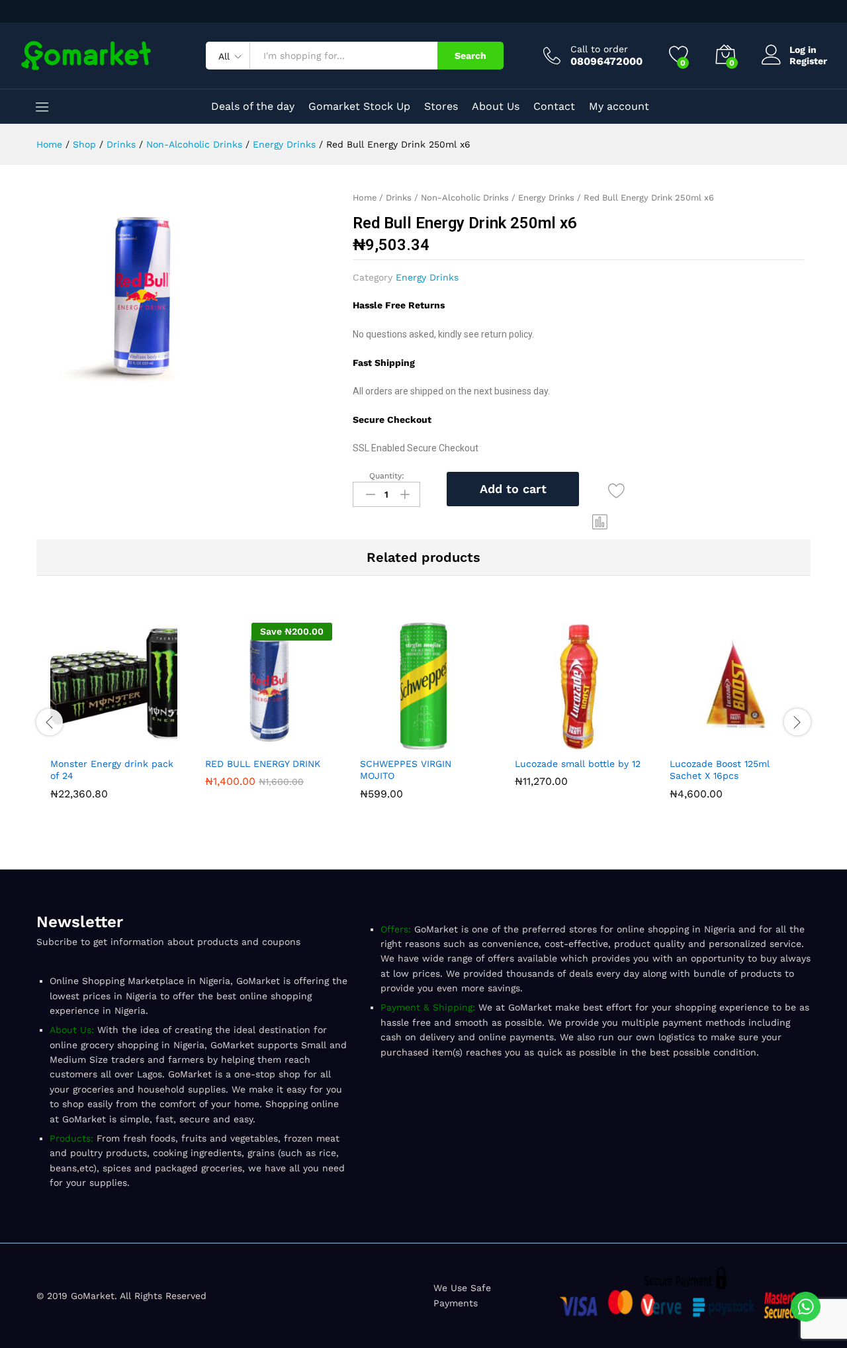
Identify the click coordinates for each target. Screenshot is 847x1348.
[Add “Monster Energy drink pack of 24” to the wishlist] (144, 742)
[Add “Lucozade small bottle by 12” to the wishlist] (609, 742)
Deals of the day (252, 106)
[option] (113, 714)
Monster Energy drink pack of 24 (111, 769)
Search (470, 55)
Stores (441, 106)
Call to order (599, 49)
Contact (554, 106)
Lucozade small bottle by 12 (578, 763)
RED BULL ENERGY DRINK (262, 763)
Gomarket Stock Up (359, 106)
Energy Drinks (546, 197)
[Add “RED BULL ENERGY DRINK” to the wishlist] (299, 742)
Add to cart (513, 489)
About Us (495, 106)
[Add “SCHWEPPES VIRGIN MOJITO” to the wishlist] (454, 742)
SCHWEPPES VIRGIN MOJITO (405, 769)
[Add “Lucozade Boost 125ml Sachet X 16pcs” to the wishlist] (763, 742)
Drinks (399, 197)
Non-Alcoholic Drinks (465, 197)
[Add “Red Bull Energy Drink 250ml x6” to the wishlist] (616, 491)
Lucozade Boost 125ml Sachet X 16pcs (720, 769)
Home (365, 197)
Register (808, 61)
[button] (600, 521)
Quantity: (386, 476)
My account (619, 106)
